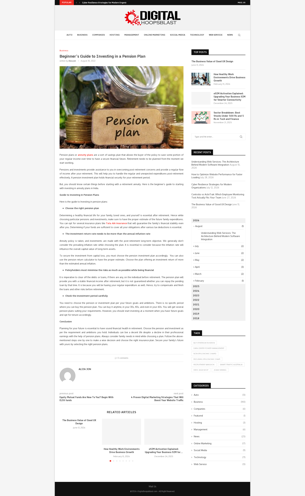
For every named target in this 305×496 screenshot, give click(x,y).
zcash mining (220, 370)
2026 (196, 220)
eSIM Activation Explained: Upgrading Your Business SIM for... (164, 450)
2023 (196, 295)
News (230, 34)
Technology (197, 34)
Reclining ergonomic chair (206, 359)
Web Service (215, 34)
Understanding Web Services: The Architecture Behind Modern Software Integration (220, 236)
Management (131, 34)
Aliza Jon (72, 61)
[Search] (239, 35)
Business (82, 34)
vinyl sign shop (200, 370)
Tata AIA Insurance (116, 223)
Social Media (177, 34)
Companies (98, 34)
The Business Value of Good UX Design (79, 421)
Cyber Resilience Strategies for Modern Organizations (107, 2)
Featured (219, 415)
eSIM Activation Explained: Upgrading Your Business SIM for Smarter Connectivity (229, 96)
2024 (196, 291)
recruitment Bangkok (203, 364)
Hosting (115, 34)
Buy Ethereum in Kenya (204, 343)
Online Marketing (154, 34)
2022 (196, 300)
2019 (196, 314)
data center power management (208, 348)
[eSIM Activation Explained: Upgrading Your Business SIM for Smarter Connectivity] (163, 432)
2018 (196, 318)
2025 (196, 286)
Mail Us (241, 2)
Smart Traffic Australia (231, 364)
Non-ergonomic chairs (204, 354)
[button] (76, 2)
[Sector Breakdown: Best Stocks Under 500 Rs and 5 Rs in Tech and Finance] (200, 117)
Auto (69, 34)
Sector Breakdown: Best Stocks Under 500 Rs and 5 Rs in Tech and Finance (229, 115)
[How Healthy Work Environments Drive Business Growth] (121, 432)
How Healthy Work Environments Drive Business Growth (121, 450)
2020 (196, 309)
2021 (196, 304)
